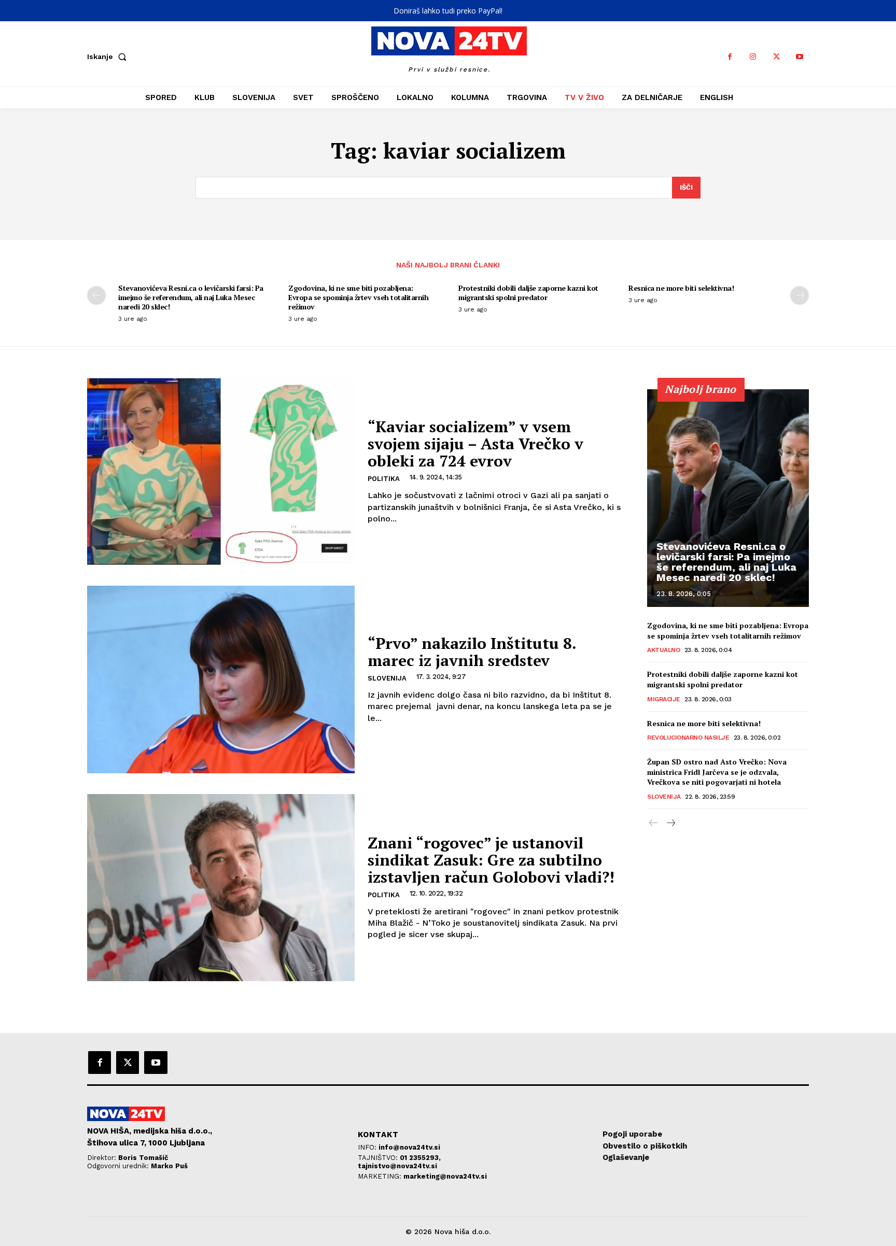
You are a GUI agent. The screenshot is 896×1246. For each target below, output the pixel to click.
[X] (776, 57)
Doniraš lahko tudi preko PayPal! (448, 11)
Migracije (663, 699)
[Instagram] (753, 57)
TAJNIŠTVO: (379, 1158)
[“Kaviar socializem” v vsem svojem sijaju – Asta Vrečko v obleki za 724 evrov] (221, 471)
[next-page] (799, 295)
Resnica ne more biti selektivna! (681, 288)
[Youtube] (800, 57)
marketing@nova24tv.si (445, 1176)
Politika (384, 479)
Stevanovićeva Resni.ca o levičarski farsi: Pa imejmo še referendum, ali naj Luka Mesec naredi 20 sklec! (190, 297)
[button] (109, 56)
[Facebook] (730, 57)
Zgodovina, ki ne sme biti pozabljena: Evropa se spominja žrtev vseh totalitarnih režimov (358, 297)
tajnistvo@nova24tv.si (397, 1166)
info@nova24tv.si (409, 1147)
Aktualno (663, 650)
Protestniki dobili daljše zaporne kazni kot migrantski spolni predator (528, 292)
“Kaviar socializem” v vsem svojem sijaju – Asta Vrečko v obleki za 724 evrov (475, 443)
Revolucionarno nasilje (688, 737)
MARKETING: (380, 1176)
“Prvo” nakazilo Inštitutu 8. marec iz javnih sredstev (472, 652)
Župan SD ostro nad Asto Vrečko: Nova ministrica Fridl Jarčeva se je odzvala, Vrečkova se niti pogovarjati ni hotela (717, 772)
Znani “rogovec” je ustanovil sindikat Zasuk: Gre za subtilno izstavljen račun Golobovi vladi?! (491, 859)
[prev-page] (96, 295)
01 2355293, (420, 1158)
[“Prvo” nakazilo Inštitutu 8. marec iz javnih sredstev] (221, 679)
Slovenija (387, 678)
